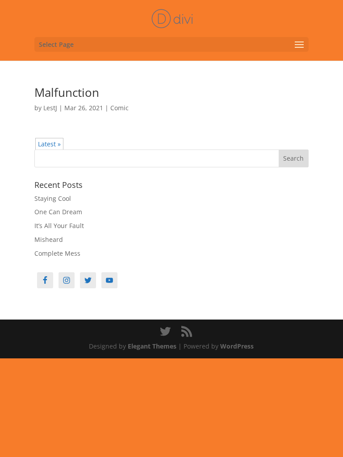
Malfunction (66, 92)
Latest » (49, 144)
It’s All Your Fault (59, 225)
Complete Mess (57, 253)
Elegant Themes (152, 346)
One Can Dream (58, 212)
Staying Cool (52, 198)
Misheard (48, 239)
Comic (119, 108)
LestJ (50, 108)
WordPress (237, 346)
